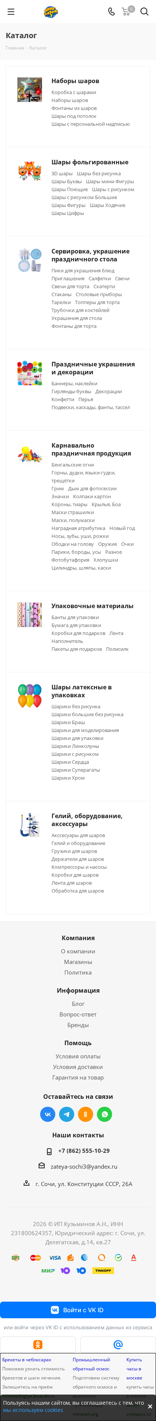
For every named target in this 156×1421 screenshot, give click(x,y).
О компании (78, 951)
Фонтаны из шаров (74, 108)
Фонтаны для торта (74, 326)
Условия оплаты (78, 1056)
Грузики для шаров (74, 851)
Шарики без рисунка (75, 706)
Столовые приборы (99, 294)
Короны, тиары (69, 504)
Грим (57, 488)
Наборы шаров (69, 100)
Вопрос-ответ (78, 1014)
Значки (60, 496)
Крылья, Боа (106, 504)
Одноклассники (85, 1114)
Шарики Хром (68, 777)
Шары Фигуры (68, 205)
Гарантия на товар (78, 1077)
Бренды (78, 1025)
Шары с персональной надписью (90, 123)
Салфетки (100, 278)
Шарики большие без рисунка (87, 714)
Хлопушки (106, 559)
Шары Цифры (67, 213)
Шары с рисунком (113, 189)
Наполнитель (67, 641)
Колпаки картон (92, 496)
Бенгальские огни (72, 464)
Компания (78, 938)
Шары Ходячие (107, 205)
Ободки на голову (72, 544)
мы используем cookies (33, 1409)
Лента (116, 633)
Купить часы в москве (134, 1368)
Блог (78, 1003)
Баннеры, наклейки (74, 383)
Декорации (108, 391)
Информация (78, 990)
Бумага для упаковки (76, 625)
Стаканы (61, 294)
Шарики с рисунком (75, 754)
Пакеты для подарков (76, 649)
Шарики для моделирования (85, 730)
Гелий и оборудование (78, 843)
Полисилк (117, 649)
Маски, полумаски (73, 520)
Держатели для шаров (77, 859)
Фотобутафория (70, 559)
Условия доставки (78, 1066)
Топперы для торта (97, 302)
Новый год (122, 528)
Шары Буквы (66, 181)
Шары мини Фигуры (110, 181)
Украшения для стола (76, 318)
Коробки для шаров (74, 874)
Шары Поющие (69, 189)
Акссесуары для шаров (78, 835)
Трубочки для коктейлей (80, 310)
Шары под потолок (74, 116)
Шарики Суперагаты (75, 769)
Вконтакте (47, 1114)
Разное (113, 551)
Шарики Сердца (70, 761)
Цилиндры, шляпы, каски (81, 567)
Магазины (78, 961)
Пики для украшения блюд (82, 270)
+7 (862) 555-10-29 (84, 1150)
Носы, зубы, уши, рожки (80, 536)
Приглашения (67, 278)
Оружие (107, 544)
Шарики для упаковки (77, 738)
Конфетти (62, 399)
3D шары (62, 173)
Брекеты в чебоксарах (26, 1359)
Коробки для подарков (78, 633)
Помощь (78, 1043)
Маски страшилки (72, 512)
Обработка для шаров (77, 890)
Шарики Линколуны (75, 746)
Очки (127, 544)
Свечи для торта (70, 286)
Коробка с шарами (73, 92)
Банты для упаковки (75, 617)
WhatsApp (104, 1114)
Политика (78, 972)
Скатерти (104, 286)
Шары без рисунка (99, 173)
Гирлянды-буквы (71, 391)
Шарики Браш (68, 722)
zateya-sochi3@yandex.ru (84, 1166)
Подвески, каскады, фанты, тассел (90, 407)
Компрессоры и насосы (79, 866)
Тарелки (61, 302)
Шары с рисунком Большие (84, 197)
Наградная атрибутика (78, 528)
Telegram (66, 1114)
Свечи (122, 278)
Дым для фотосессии (92, 488)
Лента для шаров (71, 882)
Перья (85, 399)
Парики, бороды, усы (76, 551)
